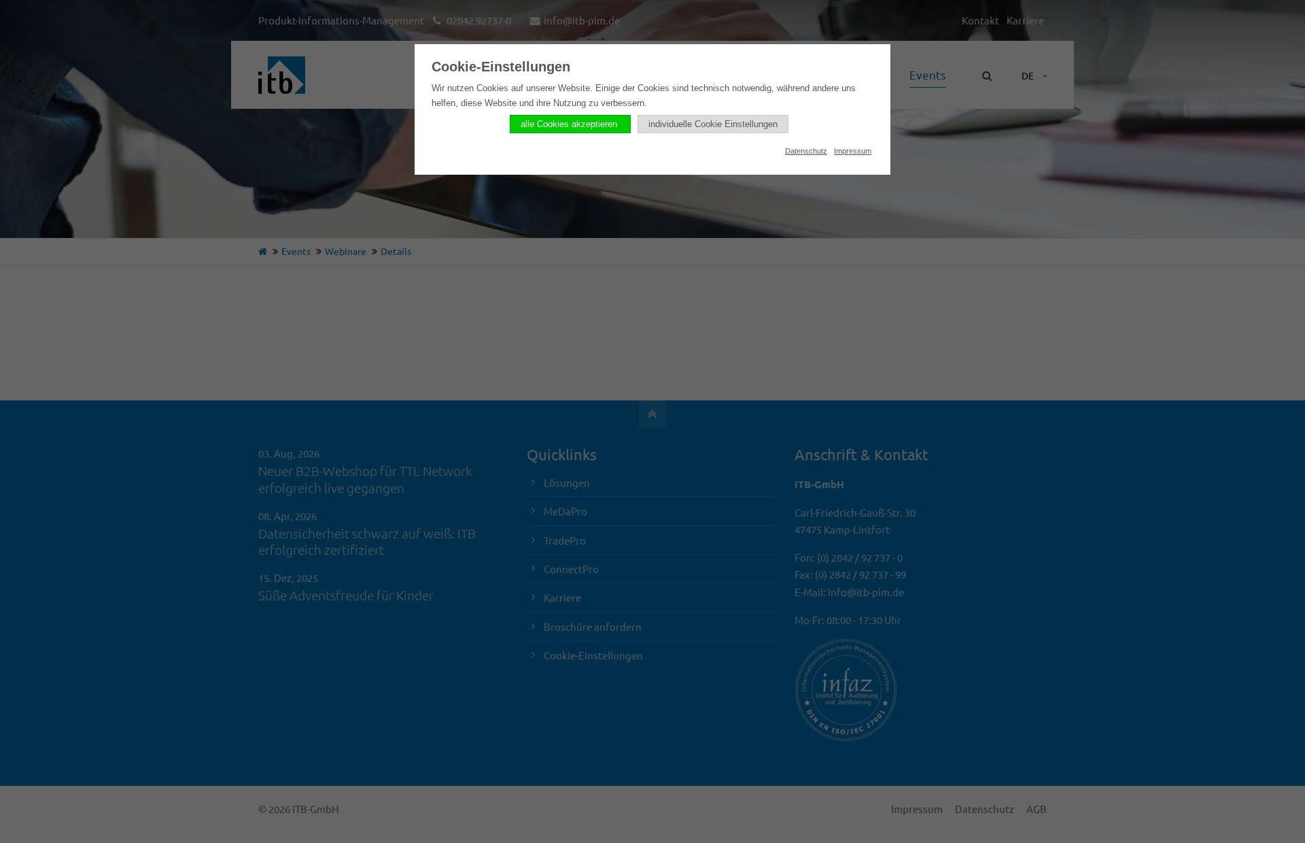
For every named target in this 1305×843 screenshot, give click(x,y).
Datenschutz (806, 151)
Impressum (852, 151)
